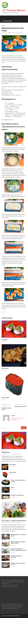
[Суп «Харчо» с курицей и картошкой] (14, 517)
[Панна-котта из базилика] (6, 498)
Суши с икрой (5, 397)
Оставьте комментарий (16, 32)
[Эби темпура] (14, 367)
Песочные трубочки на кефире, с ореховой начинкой (18, 549)
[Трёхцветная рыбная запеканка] (6, 560)
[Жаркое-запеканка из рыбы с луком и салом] (6, 546)
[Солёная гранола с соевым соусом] (6, 567)
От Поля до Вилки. (14, 10)
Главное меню (7, 21)
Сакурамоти (5, 339)
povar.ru (3, 311)
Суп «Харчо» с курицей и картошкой (14, 520)
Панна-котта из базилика (17, 495)
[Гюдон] (6, 492)
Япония (3, 25)
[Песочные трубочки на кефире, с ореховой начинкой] (6, 553)
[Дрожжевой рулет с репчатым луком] (6, 539)
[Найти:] (14, 427)
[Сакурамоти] (14, 338)
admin (9, 32)
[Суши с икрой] (14, 396)
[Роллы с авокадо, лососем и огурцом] (6, 484)
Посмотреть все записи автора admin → (17, 419)
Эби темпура (5, 368)
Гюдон (12, 487)
